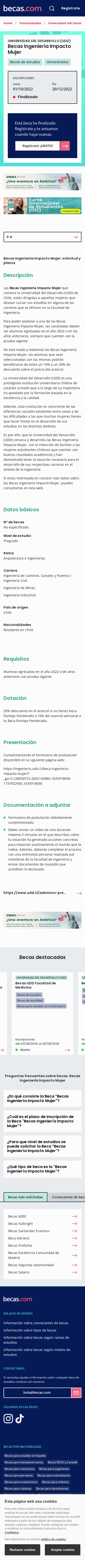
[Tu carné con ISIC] (42, 205)
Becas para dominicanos (52, 1488)
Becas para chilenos (55, 1482)
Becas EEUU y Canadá (62, 1462)
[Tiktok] (19, 1418)
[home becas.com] (18, 1298)
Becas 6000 (17, 1216)
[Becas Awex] (42, 181)
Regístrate (70, 8)
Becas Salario (18, 1272)
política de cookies (53, 1539)
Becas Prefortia (20, 1245)
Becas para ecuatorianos (21, 1482)
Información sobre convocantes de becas (36, 1323)
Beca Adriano (18, 1238)
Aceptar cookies (62, 1550)
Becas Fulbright (20, 1223)
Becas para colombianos (54, 1475)
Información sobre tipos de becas (30, 1330)
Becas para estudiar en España (25, 1456)
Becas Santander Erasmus (29, 1231)
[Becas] (22, 8)
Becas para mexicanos (19, 1469)
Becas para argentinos (54, 1469)
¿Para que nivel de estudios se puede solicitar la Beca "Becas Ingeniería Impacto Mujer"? (36, 1146)
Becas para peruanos (19, 1475)
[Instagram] (8, 1418)
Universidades (30, 23)
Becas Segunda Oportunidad (31, 1265)
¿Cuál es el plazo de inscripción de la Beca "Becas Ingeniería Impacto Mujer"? (40, 1121)
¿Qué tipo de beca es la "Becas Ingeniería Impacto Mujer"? (37, 1169)
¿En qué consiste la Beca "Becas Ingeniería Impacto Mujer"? (38, 1098)
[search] (52, 8)
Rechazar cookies (22, 1550)
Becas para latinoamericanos (24, 1462)
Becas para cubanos (18, 1488)
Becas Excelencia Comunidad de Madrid (33, 1255)
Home (8, 23)
